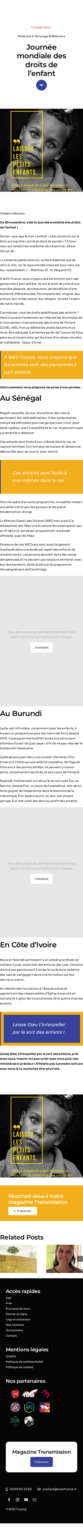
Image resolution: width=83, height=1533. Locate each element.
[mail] (34, 1499)
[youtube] (26, 1499)
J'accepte (41, 647)
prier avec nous (52, 1058)
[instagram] (17, 1499)
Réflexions (57, 36)
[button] (3, 1259)
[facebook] (9, 1499)
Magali (5, 413)
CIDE (5, 327)
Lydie (4, 728)
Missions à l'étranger (33, 36)
